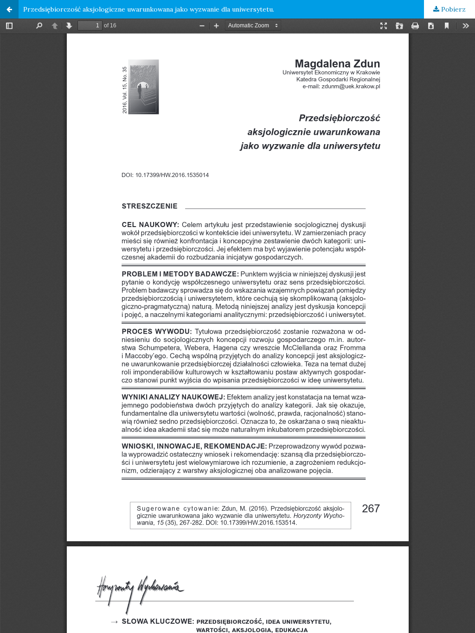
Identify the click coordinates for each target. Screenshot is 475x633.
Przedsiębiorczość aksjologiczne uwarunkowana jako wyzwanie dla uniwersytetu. (148, 9)
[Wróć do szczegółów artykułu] (9, 9)
